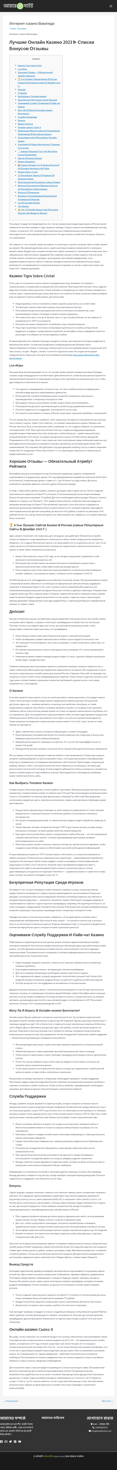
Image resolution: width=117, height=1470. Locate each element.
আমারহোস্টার (48, 1456)
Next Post (108, 1401)
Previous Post (10, 1401)
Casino (13, 28)
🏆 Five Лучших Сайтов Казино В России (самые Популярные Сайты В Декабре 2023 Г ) (39, 83)
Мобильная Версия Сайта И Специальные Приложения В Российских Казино (39, 132)
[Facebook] (1, 1441)
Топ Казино (23, 206)
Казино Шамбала (26, 161)
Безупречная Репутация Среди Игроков (37, 100)
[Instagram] (15, 1441)
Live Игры (22, 69)
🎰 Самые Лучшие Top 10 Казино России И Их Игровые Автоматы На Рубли (38, 167)
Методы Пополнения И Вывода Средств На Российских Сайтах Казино (37, 187)
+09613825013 (101, 1427)
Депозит (22, 89)
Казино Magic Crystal (27, 172)
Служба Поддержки (27, 117)
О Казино (22, 93)
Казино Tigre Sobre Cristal (30, 65)
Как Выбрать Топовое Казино (32, 96)
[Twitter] (10, 1441)
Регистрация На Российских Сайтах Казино (39, 182)
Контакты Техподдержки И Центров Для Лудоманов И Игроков (37, 197)
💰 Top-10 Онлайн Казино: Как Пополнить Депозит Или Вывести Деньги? (38, 211)
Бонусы (21, 120)
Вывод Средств (25, 124)
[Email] (6, 1441)
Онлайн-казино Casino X (29, 127)
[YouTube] (19, 1441)
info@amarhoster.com (101, 1431)
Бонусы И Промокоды (28, 192)
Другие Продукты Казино (30, 158)
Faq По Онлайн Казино (29, 203)
